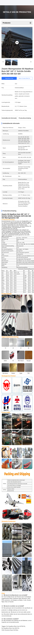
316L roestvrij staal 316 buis (10, 630)
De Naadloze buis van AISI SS (10, 628)
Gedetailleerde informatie (9, 118)
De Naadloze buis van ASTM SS (15, 626)
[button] (17, 228)
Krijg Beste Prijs (9, 78)
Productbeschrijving (25, 118)
